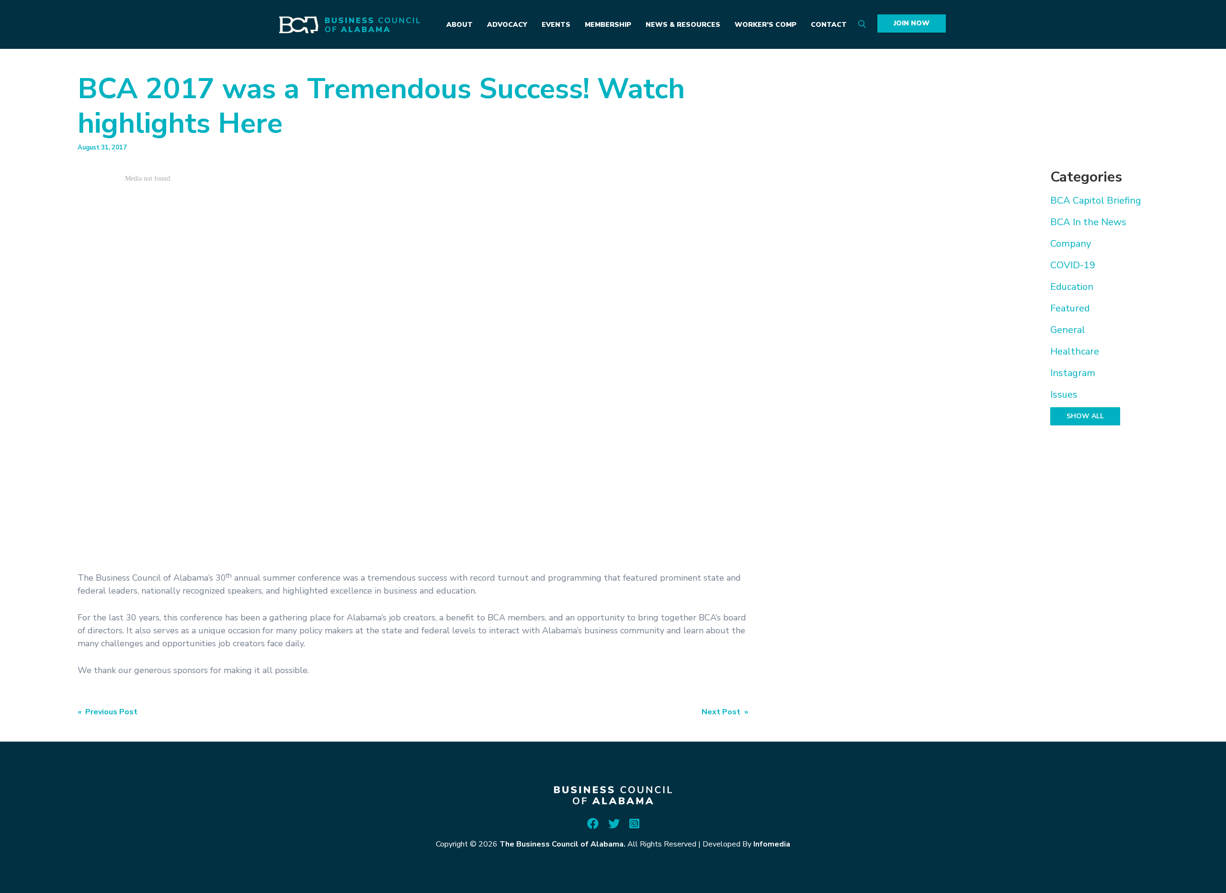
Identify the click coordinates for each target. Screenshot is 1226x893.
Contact (829, 24)
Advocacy (507, 24)
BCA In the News (1088, 222)
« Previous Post (107, 712)
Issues (1064, 394)
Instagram (1072, 372)
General (1067, 329)
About (459, 24)
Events (556, 24)
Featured (1070, 308)
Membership (608, 24)
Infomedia (771, 844)
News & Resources (683, 24)
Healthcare (1074, 351)
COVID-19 (1072, 265)
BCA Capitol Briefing (1095, 200)
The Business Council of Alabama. (562, 844)
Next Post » (725, 712)
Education (1071, 286)
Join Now (912, 23)
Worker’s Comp (765, 24)
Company (1070, 243)
